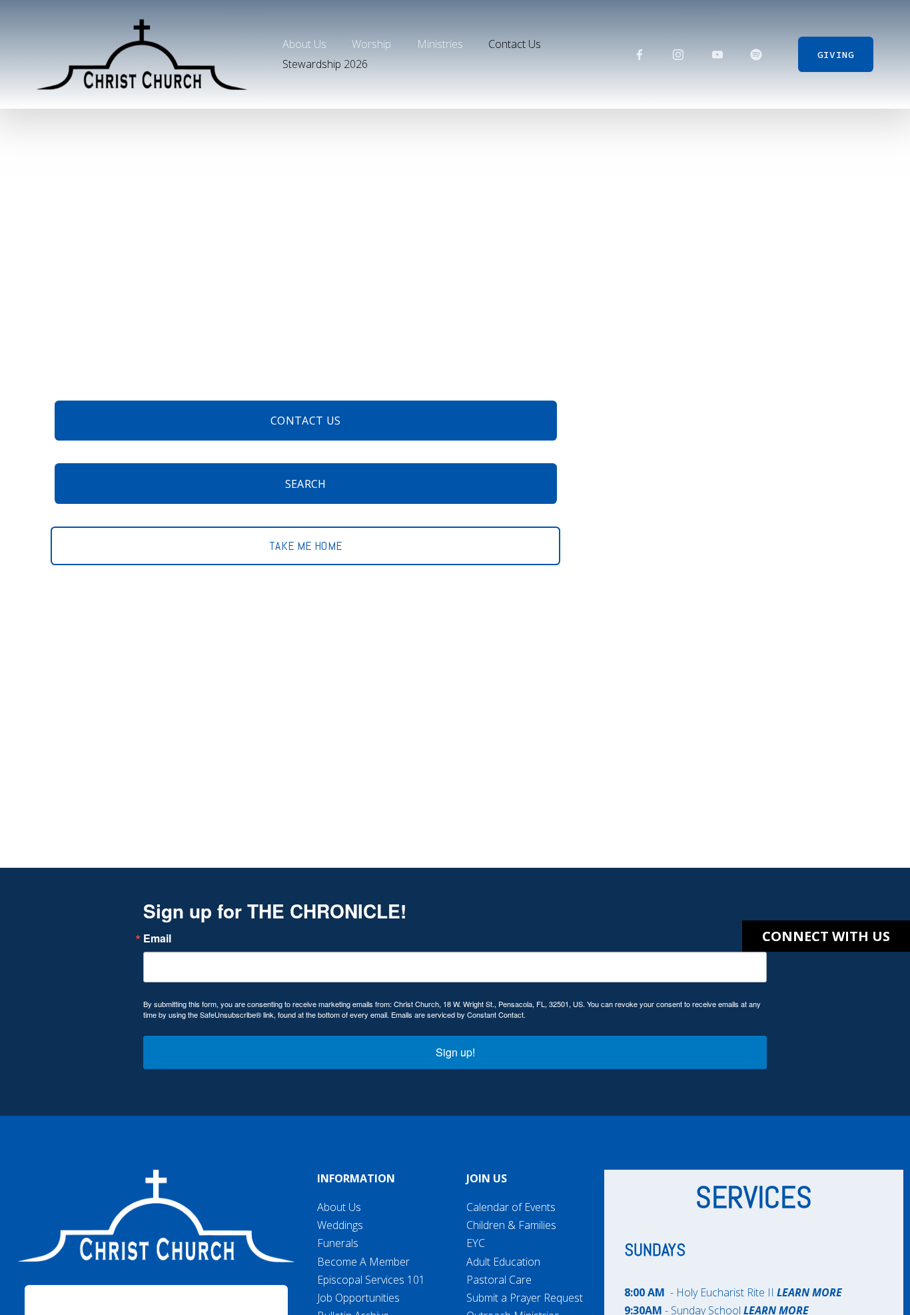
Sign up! (455, 1052)
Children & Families (511, 1225)
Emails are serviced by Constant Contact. (458, 1014)
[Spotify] (756, 54)
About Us (339, 1207)
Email (157, 938)
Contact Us (514, 44)
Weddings (340, 1225)
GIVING (836, 55)
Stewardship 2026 (325, 64)
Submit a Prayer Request (524, 1297)
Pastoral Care (499, 1279)
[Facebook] (639, 54)
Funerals (337, 1243)
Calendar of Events (511, 1207)
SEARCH (305, 484)
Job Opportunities (358, 1297)
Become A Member (363, 1261)
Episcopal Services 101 (371, 1279)
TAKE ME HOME (305, 546)
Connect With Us (826, 936)
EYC (475, 1243)
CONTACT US (305, 420)
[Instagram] (678, 54)
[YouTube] (717, 54)
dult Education (506, 1261)
